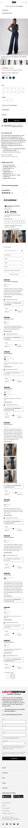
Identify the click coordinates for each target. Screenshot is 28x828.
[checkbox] (3, 738)
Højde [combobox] (6, 258)
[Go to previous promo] (4, 6)
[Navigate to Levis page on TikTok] (3, 824)
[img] (24, 743)
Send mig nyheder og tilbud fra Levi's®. (11, 737)
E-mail (3, 732)
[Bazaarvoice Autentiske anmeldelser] (12, 206)
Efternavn (4, 725)
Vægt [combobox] (6, 262)
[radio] (3, 88)
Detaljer (20, 6)
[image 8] (19, 54)
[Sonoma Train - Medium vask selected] (13, 77)
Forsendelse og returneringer (16, 126)
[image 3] (11, 54)
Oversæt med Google (8, 296)
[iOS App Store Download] (6, 796)
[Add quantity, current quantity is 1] (24, 115)
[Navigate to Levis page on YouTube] (14, 824)
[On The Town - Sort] (3, 77)
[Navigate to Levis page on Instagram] (10, 824)
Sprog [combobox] (6, 266)
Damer (4, 10)
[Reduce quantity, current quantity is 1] (19, 115)
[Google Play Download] (18, 796)
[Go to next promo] (23, 6)
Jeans (7, 10)
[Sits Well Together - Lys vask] (7, 77)
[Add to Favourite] (5, 120)
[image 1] (8, 54)
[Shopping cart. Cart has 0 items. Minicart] (25, 2)
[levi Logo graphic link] (14, 2)
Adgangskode (5, 740)
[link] (4, 805)
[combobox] (15, 270)
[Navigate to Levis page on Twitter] (18, 824)
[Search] (22, 2)
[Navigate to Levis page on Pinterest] (7, 824)
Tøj (2, 10)
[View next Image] (27, 37)
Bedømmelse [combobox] (8, 254)
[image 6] (16, 54)
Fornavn (4, 719)
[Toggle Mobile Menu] (1, 2)
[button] (5, 109)
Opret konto (14, 758)
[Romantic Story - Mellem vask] (10, 77)
